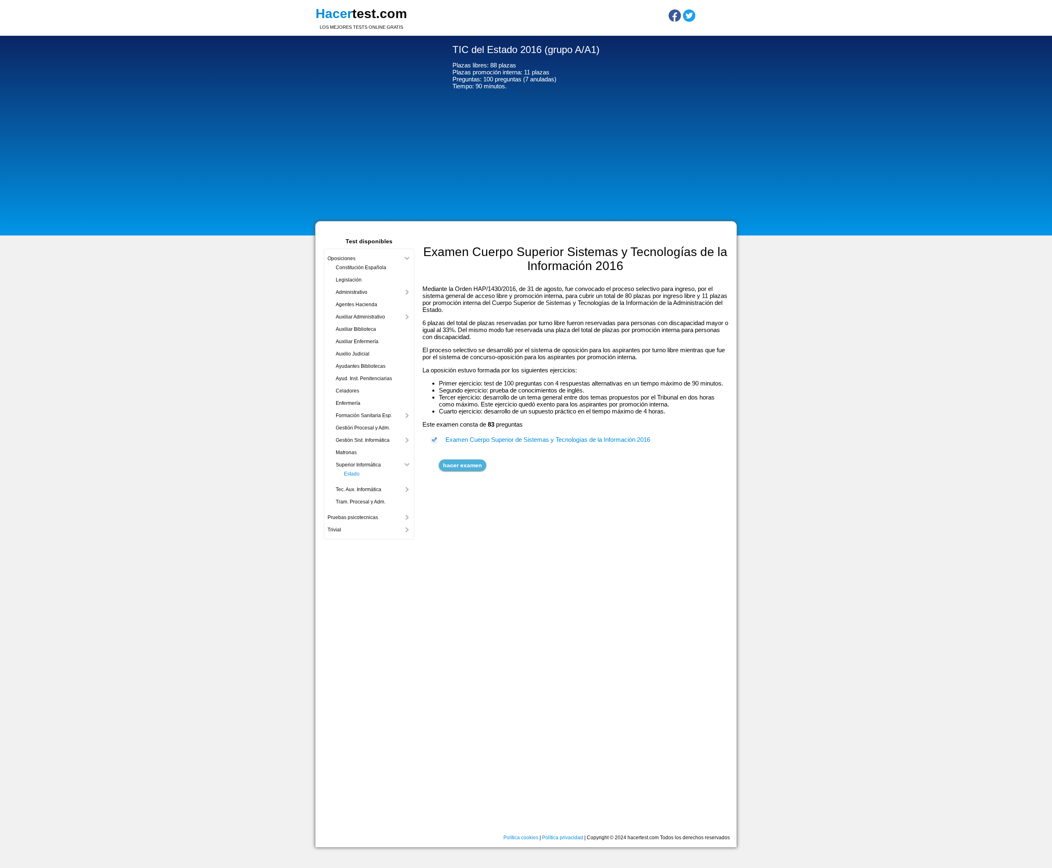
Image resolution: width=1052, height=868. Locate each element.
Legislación (349, 280)
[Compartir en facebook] (675, 15)
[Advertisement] (526, 157)
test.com (361, 13)
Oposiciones (341, 258)
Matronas (346, 452)
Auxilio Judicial (352, 354)
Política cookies (520, 837)
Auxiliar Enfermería (357, 341)
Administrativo (351, 292)
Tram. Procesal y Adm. (360, 502)
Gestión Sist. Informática (363, 440)
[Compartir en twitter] (689, 15)
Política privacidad (562, 837)
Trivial (334, 530)
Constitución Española (361, 267)
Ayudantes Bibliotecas (360, 366)
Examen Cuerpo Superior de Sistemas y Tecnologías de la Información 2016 (547, 439)
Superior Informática (358, 465)
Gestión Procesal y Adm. (363, 428)
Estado (352, 474)
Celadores (347, 391)
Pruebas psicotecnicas (353, 517)
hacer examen (462, 465)
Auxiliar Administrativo (360, 317)
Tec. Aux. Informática (358, 489)
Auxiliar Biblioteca (356, 329)
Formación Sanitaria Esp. (364, 415)
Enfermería (348, 403)
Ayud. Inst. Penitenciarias (364, 378)
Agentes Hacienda (356, 304)
